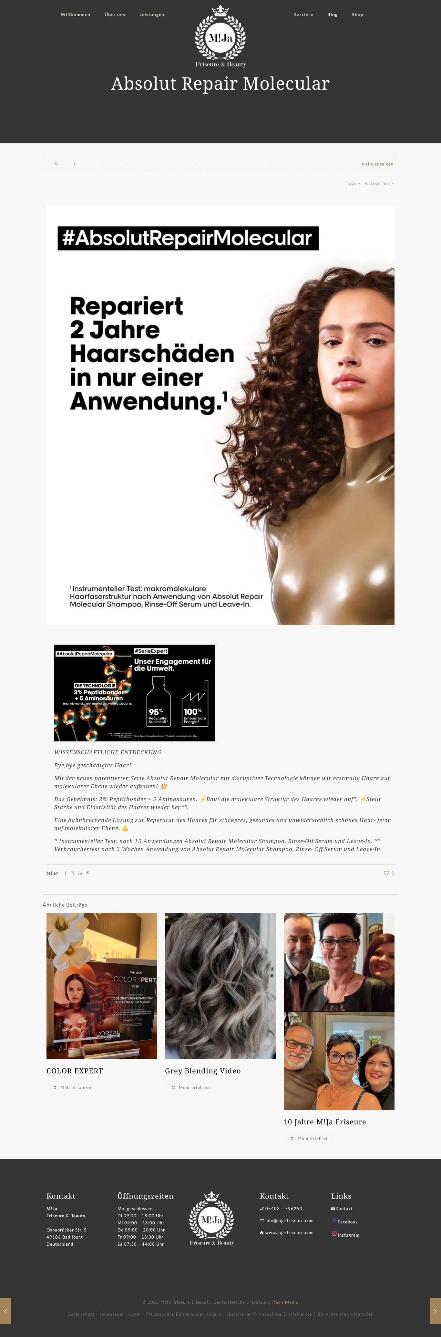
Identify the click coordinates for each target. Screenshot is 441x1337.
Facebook (348, 1221)
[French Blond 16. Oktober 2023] (435, 1311)
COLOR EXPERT (74, 1070)
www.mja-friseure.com (289, 1232)
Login (135, 1314)
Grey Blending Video (203, 1070)
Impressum (112, 1314)
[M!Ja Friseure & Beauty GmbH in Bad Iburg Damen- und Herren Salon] (220, 36)
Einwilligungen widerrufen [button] (346, 1314)
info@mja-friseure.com (289, 1220)
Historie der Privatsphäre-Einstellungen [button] (270, 1314)
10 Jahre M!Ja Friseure (325, 1121)
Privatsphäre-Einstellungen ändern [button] (183, 1314)
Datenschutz (81, 1314)
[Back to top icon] (410, 1324)
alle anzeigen (379, 163)
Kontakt (344, 1208)
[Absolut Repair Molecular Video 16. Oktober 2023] (5, 1311)
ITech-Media (285, 1302)
